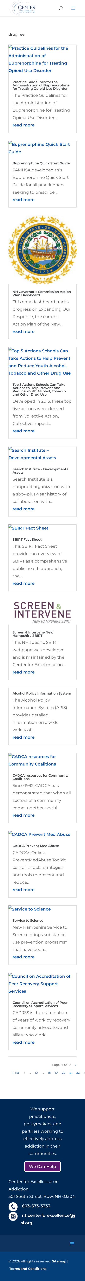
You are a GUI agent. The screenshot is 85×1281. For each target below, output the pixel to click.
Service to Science (28, 920)
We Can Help (42, 1166)
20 (63, 1073)
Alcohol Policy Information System (42, 693)
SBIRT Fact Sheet (27, 539)
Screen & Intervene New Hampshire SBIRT (33, 634)
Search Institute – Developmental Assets (41, 470)
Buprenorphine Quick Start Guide (41, 163)
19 (56, 1073)
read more (23, 125)
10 (36, 1073)
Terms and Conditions (27, 1269)
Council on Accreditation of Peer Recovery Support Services (40, 1004)
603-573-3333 (36, 1205)
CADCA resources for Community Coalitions (40, 777)
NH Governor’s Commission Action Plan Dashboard (42, 293)
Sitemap (59, 1261)
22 (78, 1073)
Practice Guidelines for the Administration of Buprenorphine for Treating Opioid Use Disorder (41, 85)
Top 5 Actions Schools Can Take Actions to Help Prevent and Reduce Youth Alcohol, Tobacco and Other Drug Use (39, 389)
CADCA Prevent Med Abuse (36, 846)
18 (49, 1073)
